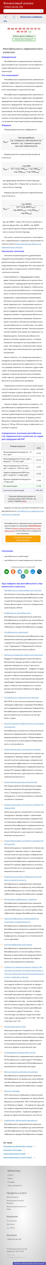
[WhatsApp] (26, 571)
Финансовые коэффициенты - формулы (20, 899)
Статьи (10, 1175)
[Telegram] (19, 571)
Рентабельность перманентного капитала (21, 697)
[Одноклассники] (13, 571)
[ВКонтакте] (6, 571)
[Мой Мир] (33, 571)
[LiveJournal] (39, 571)
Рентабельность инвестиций (16, 632)
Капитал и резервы (12, 1091)
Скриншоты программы (12, 1150)
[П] (31, 28)
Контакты (11, 1224)
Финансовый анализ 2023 (15, 1026)
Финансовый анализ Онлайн (14, 1154)
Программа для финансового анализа (17, 1146)
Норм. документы (15, 1185)
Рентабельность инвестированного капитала (23, 590)
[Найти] (40, 11)
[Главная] (14, 17)
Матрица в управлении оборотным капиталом (23, 655)
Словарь (11, 1182)
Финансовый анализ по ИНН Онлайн (17, 1157)
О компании (12, 1221)
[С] (39, 28)
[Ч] (22, 31)
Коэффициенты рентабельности (17, 613)
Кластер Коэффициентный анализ (18, 944)
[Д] (12, 28)
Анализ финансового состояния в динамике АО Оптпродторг (24, 842)
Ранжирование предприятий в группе (19, 1052)
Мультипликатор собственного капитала (21, 1072)
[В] (8, 28)
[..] (30, 31)
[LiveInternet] (23, 576)
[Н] (24, 28)
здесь (24, 501)
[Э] (25, 31)
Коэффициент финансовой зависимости (20, 1120)
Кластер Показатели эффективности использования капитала (24, 725)
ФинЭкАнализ (12, 1197)
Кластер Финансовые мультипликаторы (20, 782)
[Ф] (18, 31)
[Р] (35, 28)
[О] (27, 28)
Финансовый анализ (18, 3)
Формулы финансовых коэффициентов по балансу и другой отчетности (23, 878)
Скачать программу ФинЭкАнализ (23, 538)
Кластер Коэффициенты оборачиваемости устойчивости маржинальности (21, 920)
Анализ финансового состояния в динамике (22, 749)
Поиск (12, 1228)
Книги (10, 1178)
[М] (20, 28)
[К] (16, 28)
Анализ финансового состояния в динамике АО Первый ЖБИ (24, 806)
